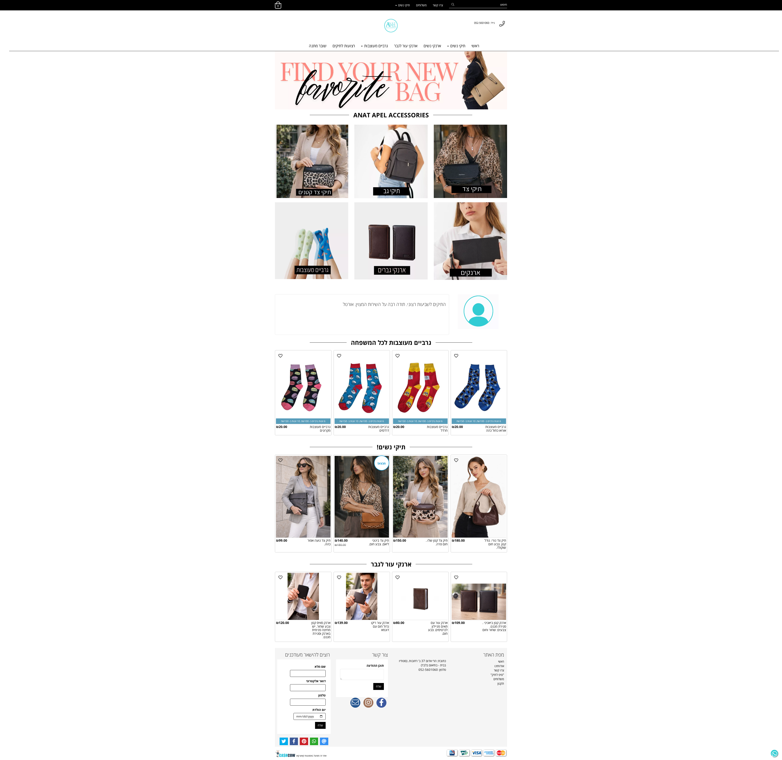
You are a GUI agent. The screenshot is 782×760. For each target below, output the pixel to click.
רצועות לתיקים (344, 45)
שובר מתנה (317, 45)
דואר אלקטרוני (316, 681)
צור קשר (380, 654)
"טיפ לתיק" (497, 675)
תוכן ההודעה (375, 665)
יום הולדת (319, 710)
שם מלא (320, 666)
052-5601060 (428, 670)
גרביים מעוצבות (375, 45)
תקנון (501, 683)
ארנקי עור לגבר (405, 45)
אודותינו (499, 666)
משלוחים (421, 5)
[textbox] (277, 19)
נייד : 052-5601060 (484, 23)
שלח (378, 686)
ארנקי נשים (432, 45)
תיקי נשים (403, 5)
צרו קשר (438, 5)
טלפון (322, 695)
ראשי (475, 45)
